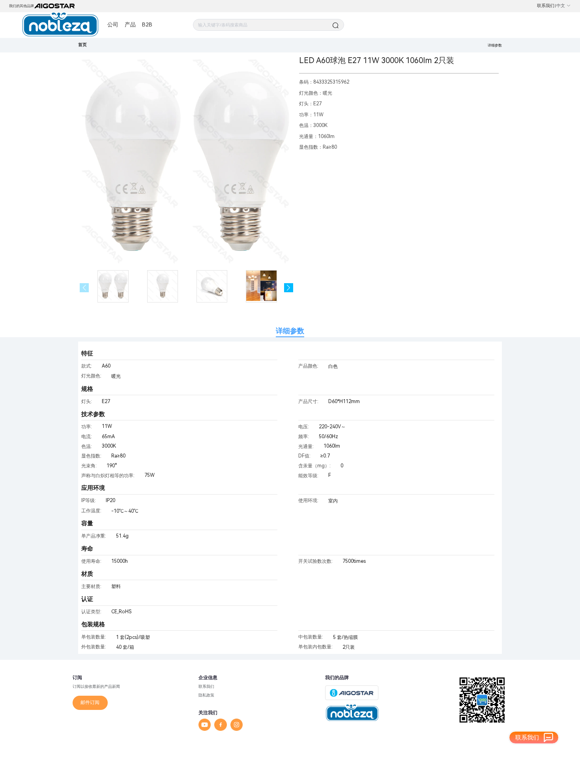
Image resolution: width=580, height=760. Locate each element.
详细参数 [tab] (290, 331)
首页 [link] (82, 44)
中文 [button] (560, 5)
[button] (288, 287)
